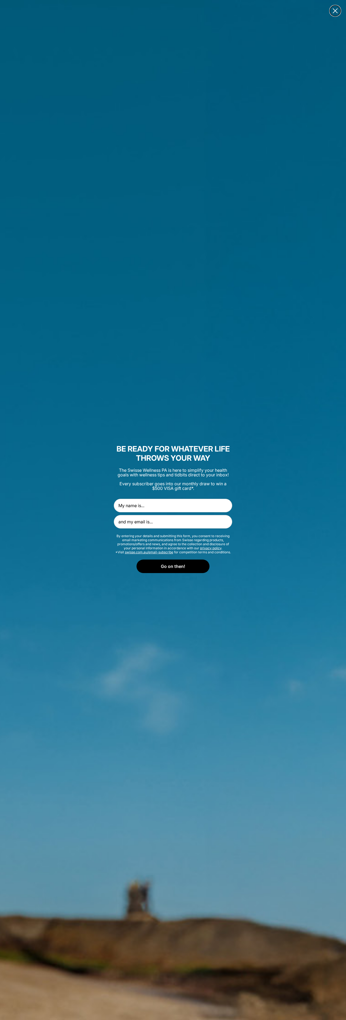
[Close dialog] (335, 10)
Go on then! (173, 566)
